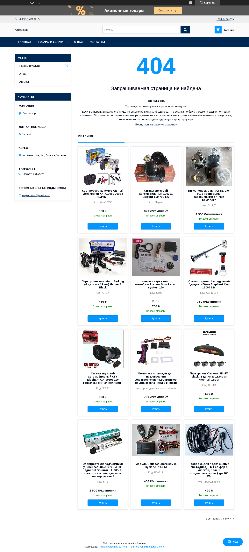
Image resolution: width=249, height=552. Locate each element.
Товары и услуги (50, 41)
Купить (103, 226)
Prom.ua (141, 543)
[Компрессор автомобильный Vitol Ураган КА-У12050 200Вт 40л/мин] (103, 166)
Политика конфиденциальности (146, 546)
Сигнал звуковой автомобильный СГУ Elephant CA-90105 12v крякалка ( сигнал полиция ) (103, 378)
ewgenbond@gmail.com (36, 195)
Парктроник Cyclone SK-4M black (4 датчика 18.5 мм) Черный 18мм (209, 376)
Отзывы (24, 81)
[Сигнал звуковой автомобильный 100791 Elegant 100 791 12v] (156, 166)
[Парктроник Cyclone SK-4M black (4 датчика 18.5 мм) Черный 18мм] (209, 348)
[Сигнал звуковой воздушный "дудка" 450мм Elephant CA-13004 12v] (209, 256)
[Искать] (185, 29)
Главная (24, 41)
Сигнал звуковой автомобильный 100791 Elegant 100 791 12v (156, 193)
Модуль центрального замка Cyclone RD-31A (155, 465)
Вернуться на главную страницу (156, 124)
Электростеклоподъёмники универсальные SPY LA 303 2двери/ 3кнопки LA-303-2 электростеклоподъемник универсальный (103, 470)
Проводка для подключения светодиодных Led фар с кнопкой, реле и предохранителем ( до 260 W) (209, 470)
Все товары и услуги (218, 518)
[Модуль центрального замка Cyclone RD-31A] (156, 439)
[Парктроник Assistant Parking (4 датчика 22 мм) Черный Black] (103, 256)
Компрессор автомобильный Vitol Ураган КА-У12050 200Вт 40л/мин (103, 193)
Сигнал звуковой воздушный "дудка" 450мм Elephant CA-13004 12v (209, 284)
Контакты (97, 41)
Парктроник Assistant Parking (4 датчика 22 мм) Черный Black (103, 284)
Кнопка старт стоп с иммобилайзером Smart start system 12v (156, 284)
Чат (235, 541)
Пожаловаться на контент (113, 546)
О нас (78, 41)
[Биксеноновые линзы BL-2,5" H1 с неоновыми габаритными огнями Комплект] (209, 166)
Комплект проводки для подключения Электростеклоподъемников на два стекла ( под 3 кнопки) (156, 378)
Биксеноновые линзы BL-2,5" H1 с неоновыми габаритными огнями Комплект (209, 195)
